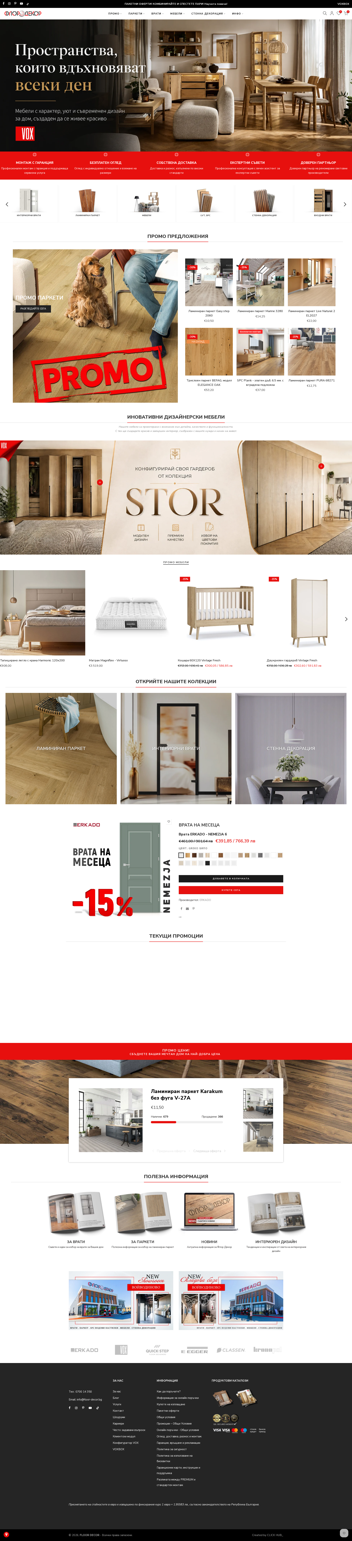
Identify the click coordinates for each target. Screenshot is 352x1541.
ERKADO (205, 900)
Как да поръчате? (169, 1391)
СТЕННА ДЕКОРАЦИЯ (207, 13)
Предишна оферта (171, 1151)
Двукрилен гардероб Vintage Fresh (292, 660)
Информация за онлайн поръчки (178, 1398)
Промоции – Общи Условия (174, 1423)
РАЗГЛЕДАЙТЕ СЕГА (33, 308)
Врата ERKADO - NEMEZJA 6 (203, 834)
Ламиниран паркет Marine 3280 (260, 311)
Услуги (117, 1404)
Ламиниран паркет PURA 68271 (312, 380)
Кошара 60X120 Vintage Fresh (199, 660)
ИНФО (236, 13)
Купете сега (231, 890)
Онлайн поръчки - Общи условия (178, 1430)
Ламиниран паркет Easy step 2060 (209, 313)
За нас (117, 1391)
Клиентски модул (124, 1436)
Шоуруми (119, 1417)
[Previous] (8, 87)
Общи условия (166, 1417)
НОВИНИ (209, 1241)
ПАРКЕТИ (135, 13)
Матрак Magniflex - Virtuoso (108, 660)
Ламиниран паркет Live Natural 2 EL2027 (311, 313)
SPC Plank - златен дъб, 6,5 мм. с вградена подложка (260, 382)
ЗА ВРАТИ (76, 1241)
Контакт (118, 1411)
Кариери (118, 1423)
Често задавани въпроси (129, 1430)
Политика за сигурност (172, 1449)
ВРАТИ (156, 13)
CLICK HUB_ (275, 1535)
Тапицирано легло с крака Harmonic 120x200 (32, 660)
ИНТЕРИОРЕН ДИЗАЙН (276, 1241)
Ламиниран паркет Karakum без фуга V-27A (187, 1094)
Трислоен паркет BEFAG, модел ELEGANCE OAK (209, 382)
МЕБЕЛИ (176, 13)
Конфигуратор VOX (126, 1443)
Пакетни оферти (168, 1411)
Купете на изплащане (171, 1404)
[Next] (344, 87)
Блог (116, 1398)
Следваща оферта (207, 1151)
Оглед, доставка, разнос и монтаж (179, 1436)
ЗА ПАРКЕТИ (142, 1241)
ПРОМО (113, 13)
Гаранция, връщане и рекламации (178, 1443)
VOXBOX (118, 1449)
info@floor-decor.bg (89, 1399)
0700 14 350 (84, 1392)
